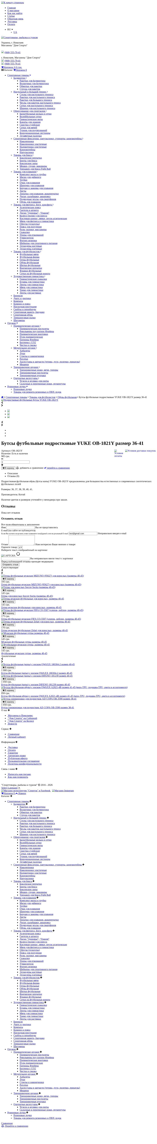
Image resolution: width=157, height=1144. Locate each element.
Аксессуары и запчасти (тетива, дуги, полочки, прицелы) (50, 361)
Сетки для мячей (28, 127)
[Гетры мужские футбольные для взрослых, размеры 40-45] (32, 598)
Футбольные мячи (29, 254)
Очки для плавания (30, 182)
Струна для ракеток (30, 89)
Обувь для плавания (30, 202)
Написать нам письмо (19, 774)
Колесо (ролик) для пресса (33, 215)
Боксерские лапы (29, 163)
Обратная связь (15, 18)
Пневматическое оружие (26, 326)
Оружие (11, 323)
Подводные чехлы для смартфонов (38, 199)
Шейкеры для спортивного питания (38, 243)
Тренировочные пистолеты (34, 372)
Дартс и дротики (22, 298)
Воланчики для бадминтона (34, 83)
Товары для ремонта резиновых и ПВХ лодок (37, 392)
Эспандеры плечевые (31, 248)
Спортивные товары (18, 75)
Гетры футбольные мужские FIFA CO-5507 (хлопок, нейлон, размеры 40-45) (41, 619)
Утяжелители (27, 237)
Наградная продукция (24, 306)
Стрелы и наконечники (32, 356)
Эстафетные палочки (31, 136)
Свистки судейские (30, 124)
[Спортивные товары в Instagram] (63, 790)
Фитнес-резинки (28, 240)
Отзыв (5, 544)
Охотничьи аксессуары (25, 378)
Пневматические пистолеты (34, 328)
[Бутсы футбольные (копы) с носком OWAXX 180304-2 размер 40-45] (38, 664)
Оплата (11, 24)
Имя (3, 527)
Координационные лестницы (35, 133)
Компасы (18, 301)
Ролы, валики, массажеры (33, 229)
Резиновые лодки (16, 386)
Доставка (12, 21)
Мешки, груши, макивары (33, 166)
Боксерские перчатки (31, 158)
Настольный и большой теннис (30, 91)
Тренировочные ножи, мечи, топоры (39, 370)
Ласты (23, 191)
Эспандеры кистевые (31, 246)
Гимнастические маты (31, 119)
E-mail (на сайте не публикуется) (34, 532)
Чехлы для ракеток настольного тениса (40, 102)
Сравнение (13, 734)
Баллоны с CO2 (28, 342)
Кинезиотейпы (27, 149)
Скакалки (25, 232)
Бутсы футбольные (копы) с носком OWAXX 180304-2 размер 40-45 (36, 673)
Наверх (22, 793)
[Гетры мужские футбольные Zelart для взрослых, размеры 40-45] (35, 621)
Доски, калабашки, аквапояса (35, 196)
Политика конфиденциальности (24, 764)
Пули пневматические (31, 337)
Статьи (11, 16)
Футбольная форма (29, 257)
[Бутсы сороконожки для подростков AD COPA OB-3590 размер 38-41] (39, 698)
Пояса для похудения (31, 226)
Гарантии (12, 752)
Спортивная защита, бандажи (28, 312)
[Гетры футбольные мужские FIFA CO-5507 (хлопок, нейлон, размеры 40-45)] (42, 610)
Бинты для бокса (28, 160)
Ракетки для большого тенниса (36, 100)
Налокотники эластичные (33, 147)
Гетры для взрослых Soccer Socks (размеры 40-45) (27, 596)
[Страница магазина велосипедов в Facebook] (26, 790)
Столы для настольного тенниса (36, 94)
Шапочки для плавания (32, 185)
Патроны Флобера (29, 339)
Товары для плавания (24, 171)
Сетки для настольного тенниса (36, 105)
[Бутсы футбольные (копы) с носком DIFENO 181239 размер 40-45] (37, 676)
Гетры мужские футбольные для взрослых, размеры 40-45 (31, 607)
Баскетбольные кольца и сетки (36, 113)
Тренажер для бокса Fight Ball (35, 169)
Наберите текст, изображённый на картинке (24, 550)
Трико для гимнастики (31, 290)
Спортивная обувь (23, 315)
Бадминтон (19, 78)
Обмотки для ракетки (31, 86)
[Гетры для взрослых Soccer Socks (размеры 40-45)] (28, 587)
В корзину (9, 468)
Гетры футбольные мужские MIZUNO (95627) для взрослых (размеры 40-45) (41, 584)
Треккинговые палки (24, 317)
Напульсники (27, 152)
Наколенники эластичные (33, 144)
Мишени (24, 364)
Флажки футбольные (30, 270)
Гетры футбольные (29, 259)
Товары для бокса (23, 155)
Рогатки (24, 359)
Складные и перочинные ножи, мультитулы (43, 383)
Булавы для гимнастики (32, 281)
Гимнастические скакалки (33, 279)
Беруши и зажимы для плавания (36, 188)
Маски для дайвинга (30, 177)
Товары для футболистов (26, 251)
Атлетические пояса (30, 207)
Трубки (23, 180)
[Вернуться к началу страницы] (12, 2)
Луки (22, 353)
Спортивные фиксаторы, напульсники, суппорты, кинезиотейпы (47, 138)
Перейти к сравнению (16, 1126)
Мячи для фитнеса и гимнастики (37, 221)
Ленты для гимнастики (32, 284)
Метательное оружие (24, 348)
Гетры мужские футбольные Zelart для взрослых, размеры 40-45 (34, 630)
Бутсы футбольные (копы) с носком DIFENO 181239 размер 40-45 (35, 684)
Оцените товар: (9, 547)
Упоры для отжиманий (32, 235)
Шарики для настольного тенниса (37, 108)
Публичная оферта (17, 758)
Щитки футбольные (30, 265)
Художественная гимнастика (28, 276)
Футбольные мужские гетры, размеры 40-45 (24, 653)
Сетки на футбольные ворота (35, 273)
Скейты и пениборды (24, 309)
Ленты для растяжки (30, 293)
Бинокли (18, 295)
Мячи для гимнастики (31, 287)
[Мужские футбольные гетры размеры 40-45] (25, 633)
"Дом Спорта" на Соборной (22, 718)
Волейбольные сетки (31, 116)
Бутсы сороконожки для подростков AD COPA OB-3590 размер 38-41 (37, 707)
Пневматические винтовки (34, 334)
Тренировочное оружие (26, 367)
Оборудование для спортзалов (29, 111)
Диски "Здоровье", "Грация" (34, 213)
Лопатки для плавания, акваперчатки (39, 193)
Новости (12, 723)
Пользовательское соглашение (23, 761)
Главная (11, 7)
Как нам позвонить (17, 777)
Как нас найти (14, 13)
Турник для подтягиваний (33, 130)
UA (15, 32)
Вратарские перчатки (31, 268)
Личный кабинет (16, 737)
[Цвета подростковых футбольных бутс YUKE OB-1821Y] (8, 417)
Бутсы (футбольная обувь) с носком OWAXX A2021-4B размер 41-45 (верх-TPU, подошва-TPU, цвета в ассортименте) (63, 696)
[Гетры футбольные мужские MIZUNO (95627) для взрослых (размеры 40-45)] (42, 575)
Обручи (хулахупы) (30, 224)
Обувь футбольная (29, 262)
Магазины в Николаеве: (20, 715)
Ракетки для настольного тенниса (37, 97)
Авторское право (16, 755)
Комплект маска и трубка (33, 174)
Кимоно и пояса (21, 304)
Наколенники (27, 141)
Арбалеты (25, 350)
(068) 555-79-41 (13, 60)
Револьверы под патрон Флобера (37, 331)
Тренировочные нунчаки (33, 375)
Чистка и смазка (28, 345)
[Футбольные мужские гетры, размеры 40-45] (25, 644)
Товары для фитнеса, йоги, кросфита (33, 204)
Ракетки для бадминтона (32, 80)
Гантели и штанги (29, 210)
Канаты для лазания (30, 122)
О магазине (13, 10)
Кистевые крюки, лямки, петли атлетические (43, 218)
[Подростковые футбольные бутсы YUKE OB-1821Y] (29, 400)
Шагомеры (19, 320)
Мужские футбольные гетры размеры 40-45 (24, 642)
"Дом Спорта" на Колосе (20, 721)
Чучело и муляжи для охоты (34, 381)
